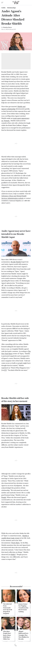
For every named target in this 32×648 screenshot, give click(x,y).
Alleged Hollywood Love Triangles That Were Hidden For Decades (24, 635)
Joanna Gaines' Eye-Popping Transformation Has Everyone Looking (23, 607)
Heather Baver (7, 27)
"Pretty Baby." (15, 543)
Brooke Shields (16, 262)
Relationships (11, 7)
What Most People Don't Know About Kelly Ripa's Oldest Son (7, 635)
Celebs (3, 7)
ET (5, 370)
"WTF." (3, 288)
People (3, 497)
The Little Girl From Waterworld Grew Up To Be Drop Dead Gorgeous (7, 608)
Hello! (13, 554)
